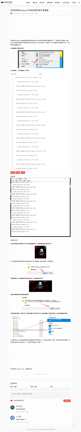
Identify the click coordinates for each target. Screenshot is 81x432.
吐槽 (35, 2)
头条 (17, 416)
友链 (74, 2)
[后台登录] (39, 429)
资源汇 (43, 2)
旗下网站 (66, 2)
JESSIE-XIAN (17, 13)
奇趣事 (50, 2)
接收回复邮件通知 (19, 400)
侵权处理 (47, 429)
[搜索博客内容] (79, 2)
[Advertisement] (40, 28)
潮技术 (58, 2)
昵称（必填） (13, 386)
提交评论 (67, 401)
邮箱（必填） (34, 386)
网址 (52, 386)
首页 (28, 2)
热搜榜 (17, 406)
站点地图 (42, 429)
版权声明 (52, 429)
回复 (27, 412)
